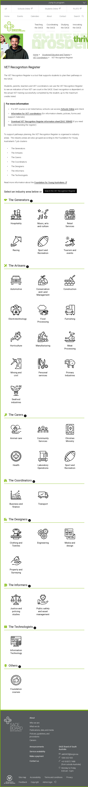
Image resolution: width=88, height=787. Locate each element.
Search (77, 16)
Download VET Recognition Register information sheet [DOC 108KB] (41, 121)
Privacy (69, 777)
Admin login (48, 782)
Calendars (35, 16)
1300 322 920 (67, 758)
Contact (63, 16)
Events (20, 16)
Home (6, 16)
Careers (33, 740)
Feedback (23, 782)
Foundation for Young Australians (49, 182)
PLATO (76, 9)
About (49, 16)
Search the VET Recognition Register (60, 191)
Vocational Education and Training (56, 55)
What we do (34, 726)
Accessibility (35, 777)
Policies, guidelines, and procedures (39, 735)
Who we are (34, 723)
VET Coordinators (40, 57)
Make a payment (37, 756)
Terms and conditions (53, 777)
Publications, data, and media (42, 730)
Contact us (34, 761)
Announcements (37, 747)
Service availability (37, 751)
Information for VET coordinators (26, 113)
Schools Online (24, 9)
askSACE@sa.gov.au (70, 754)
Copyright (35, 782)
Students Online (51, 9)
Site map (22, 777)
